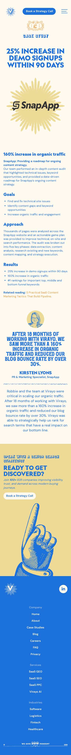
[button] (64, 11)
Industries (35, 702)
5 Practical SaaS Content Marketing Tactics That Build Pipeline (30, 294)
